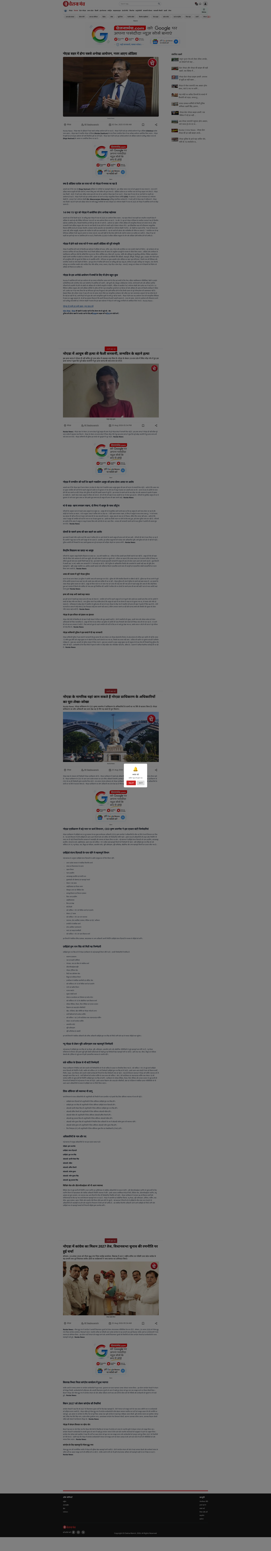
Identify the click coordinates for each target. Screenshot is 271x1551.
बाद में (140, 783)
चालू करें (131, 783)
